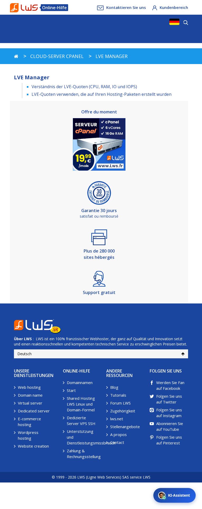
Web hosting (29, 387)
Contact (117, 442)
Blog (114, 387)
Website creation (33, 446)
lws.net (116, 418)
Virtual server (30, 403)
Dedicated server (34, 410)
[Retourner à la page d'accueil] (16, 56)
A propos (118, 434)
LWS (28, 338)
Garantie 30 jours (99, 210)
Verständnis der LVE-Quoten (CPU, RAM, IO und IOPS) (84, 87)
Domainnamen (80, 382)
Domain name (30, 395)
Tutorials (118, 395)
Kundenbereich (174, 7)
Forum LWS (120, 403)
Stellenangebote (125, 426)
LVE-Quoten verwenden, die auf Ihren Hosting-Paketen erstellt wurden (101, 94)
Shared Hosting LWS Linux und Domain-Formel (81, 404)
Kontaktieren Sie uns (126, 7)
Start (71, 390)
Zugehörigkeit (122, 410)
